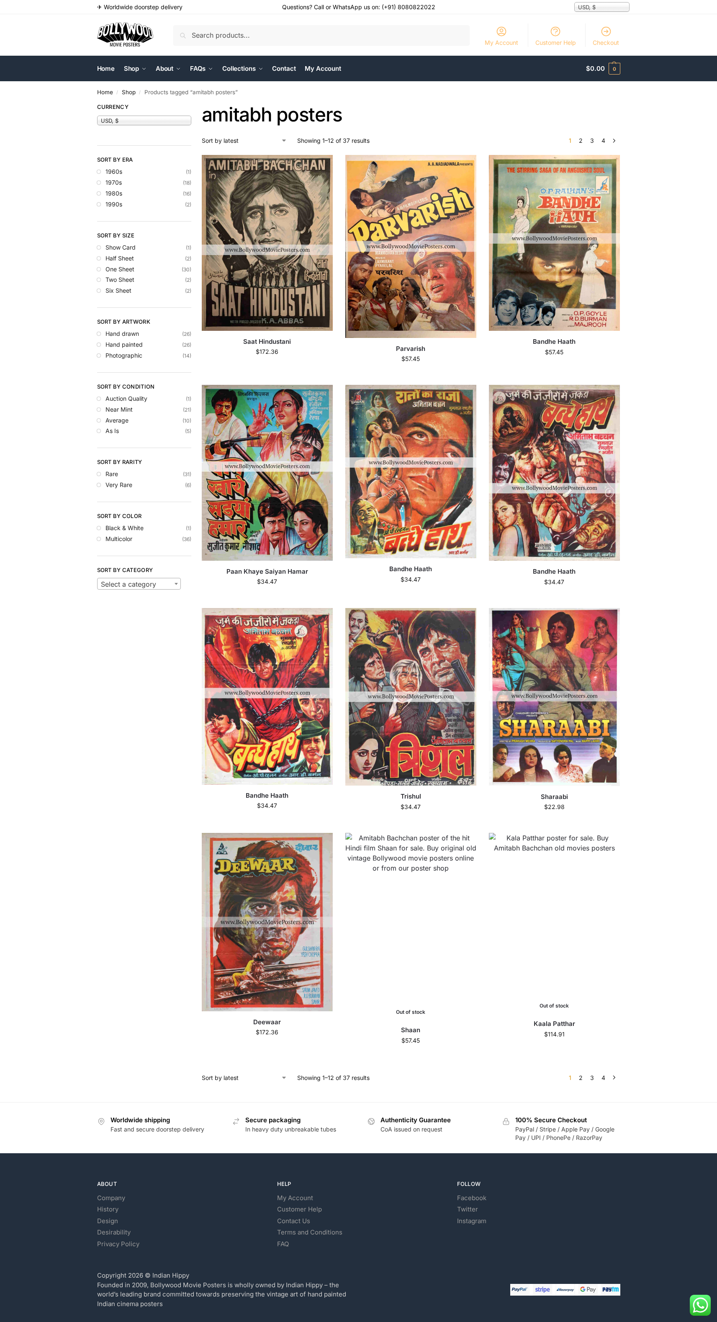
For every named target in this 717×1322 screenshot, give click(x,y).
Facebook (471, 1198)
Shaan (410, 1030)
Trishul (411, 796)
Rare (111, 473)
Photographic (123, 355)
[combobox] (139, 584)
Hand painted (124, 344)
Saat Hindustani (267, 341)
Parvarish (410, 349)
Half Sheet (119, 258)
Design (107, 1221)
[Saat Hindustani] (267, 242)
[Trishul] (410, 697)
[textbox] (139, 584)
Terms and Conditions (309, 1232)
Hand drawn (122, 333)
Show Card (120, 247)
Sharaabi (554, 797)
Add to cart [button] (267, 369)
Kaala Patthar (554, 1024)
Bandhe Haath (554, 341)
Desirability (114, 1232)
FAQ (283, 1244)
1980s (113, 193)
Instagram (471, 1221)
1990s (113, 204)
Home (105, 92)
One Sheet (119, 269)
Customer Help (555, 42)
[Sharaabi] (554, 697)
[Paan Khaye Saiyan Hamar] (267, 472)
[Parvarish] (410, 246)
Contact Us (293, 1221)
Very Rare (118, 484)
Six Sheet (118, 290)
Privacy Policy (118, 1244)
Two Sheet (119, 279)
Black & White (124, 527)
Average (116, 420)
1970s (113, 182)
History (107, 1209)
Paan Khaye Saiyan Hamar (267, 571)
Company (111, 1198)
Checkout (606, 42)
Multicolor (118, 538)
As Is (112, 430)
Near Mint (119, 409)
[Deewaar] (267, 922)
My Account (501, 42)
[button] (603, 68)
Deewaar (267, 1022)
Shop (129, 92)
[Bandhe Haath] (554, 243)
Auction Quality (126, 398)
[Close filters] (193, 108)
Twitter (467, 1209)
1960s (113, 171)
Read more (410, 1058)
